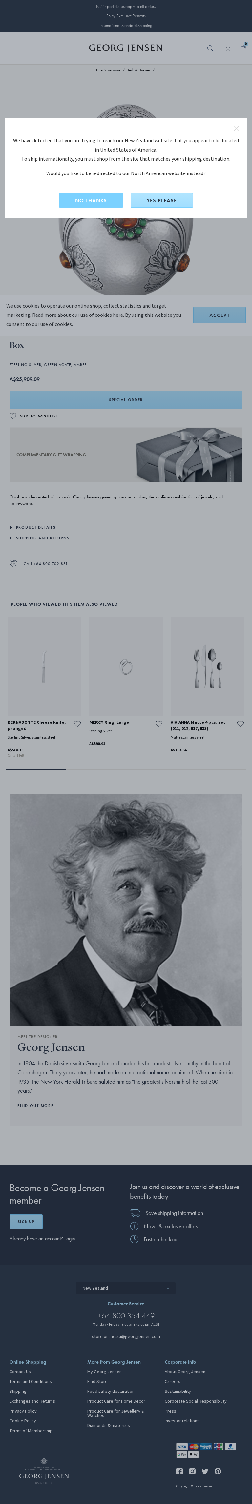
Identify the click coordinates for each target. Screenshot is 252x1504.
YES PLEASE (162, 200)
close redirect (236, 128)
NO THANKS (91, 200)
